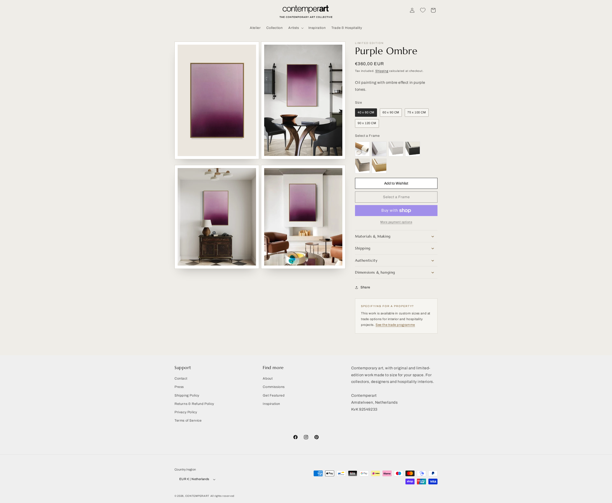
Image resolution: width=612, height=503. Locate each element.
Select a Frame (367, 136)
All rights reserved (222, 495)
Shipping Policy (187, 395)
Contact (181, 378)
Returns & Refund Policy (194, 403)
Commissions (274, 387)
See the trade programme (395, 325)
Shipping (381, 71)
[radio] (366, 112)
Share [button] (365, 287)
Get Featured (273, 395)
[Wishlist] (422, 10)
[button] (295, 28)
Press (179, 387)
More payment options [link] (396, 222)
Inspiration (271, 403)
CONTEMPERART (197, 495)
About (268, 378)
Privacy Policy (186, 412)
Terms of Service (188, 420)
